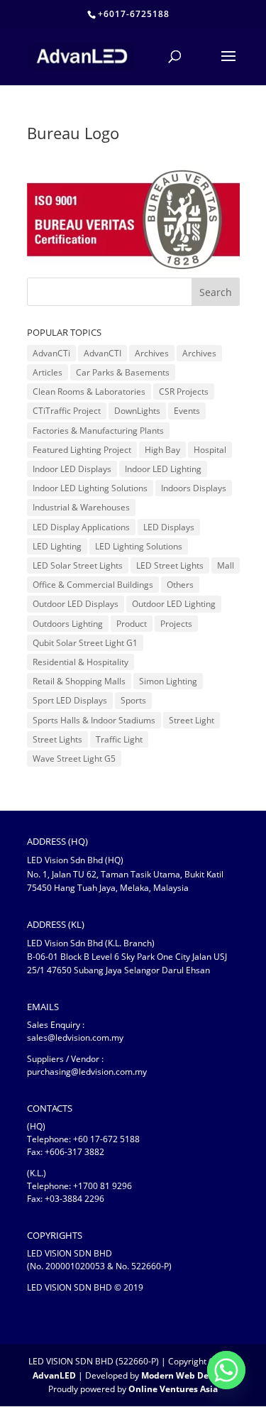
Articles (47, 372)
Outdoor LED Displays (75, 604)
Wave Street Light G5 (74, 758)
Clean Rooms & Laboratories (89, 391)
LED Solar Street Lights (78, 565)
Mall (225, 565)
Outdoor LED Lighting (174, 604)
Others (180, 585)
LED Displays (168, 527)
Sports (133, 700)
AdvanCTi (51, 353)
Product (131, 624)
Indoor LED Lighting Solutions (90, 488)
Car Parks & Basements (123, 372)
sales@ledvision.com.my (75, 1037)
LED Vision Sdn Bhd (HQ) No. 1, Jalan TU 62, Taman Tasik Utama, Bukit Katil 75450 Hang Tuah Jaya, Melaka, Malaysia (125, 873)
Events (187, 411)
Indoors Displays (193, 488)
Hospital (210, 450)
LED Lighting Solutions (138, 546)
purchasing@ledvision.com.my (87, 1072)
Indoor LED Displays (72, 469)
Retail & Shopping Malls (79, 681)
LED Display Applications (81, 527)
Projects (176, 624)
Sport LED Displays (70, 700)
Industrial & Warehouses (81, 507)
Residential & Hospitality (80, 662)
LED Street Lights (170, 565)
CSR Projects (184, 391)
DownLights (137, 411)
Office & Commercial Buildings (93, 585)
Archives (152, 353)
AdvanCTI (102, 353)
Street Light (191, 720)
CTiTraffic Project (67, 411)
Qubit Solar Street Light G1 (85, 643)
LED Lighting (57, 546)
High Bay (162, 450)
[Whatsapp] (226, 1370)
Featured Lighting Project (82, 450)
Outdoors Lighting (68, 624)
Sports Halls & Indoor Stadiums (94, 720)
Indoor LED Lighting (163, 469)
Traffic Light (119, 739)
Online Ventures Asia (173, 1389)
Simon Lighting (168, 681)
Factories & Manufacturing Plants (98, 431)
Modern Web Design (183, 1375)
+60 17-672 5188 (106, 1139)
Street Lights (57, 739)
